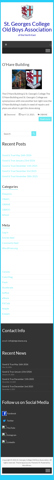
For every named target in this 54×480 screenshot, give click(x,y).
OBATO (6, 209)
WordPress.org (10, 248)
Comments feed (10, 242)
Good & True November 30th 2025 (20, 176)
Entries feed (8, 237)
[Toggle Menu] (47, 50)
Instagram (11, 435)
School (5, 214)
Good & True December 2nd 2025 (19, 171)
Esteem (6, 313)
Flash (5, 282)
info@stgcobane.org (17, 340)
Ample (5, 308)
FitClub (6, 303)
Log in (5, 232)
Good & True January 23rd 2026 (18, 160)
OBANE (43, 114)
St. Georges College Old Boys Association (27, 26)
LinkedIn (11, 442)
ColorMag (7, 277)
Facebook (11, 413)
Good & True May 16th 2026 (16, 155)
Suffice (5, 292)
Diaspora (7, 193)
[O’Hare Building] (27, 71)
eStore (5, 298)
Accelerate (7, 287)
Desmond (10, 114)
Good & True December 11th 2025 (19, 165)
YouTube (11, 428)
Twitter (10, 420)
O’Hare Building (15, 64)
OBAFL (6, 199)
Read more (45, 119)
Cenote (6, 271)
